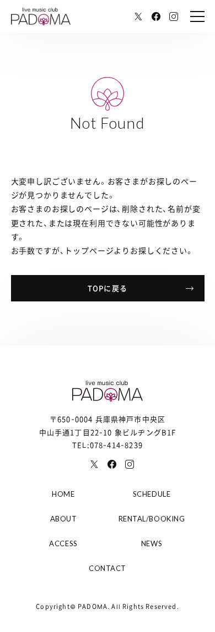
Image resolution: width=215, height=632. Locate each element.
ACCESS (63, 543)
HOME (63, 494)
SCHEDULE (151, 494)
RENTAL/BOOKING (152, 518)
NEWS (151, 543)
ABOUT (63, 518)
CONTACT (107, 568)
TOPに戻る (107, 288)
